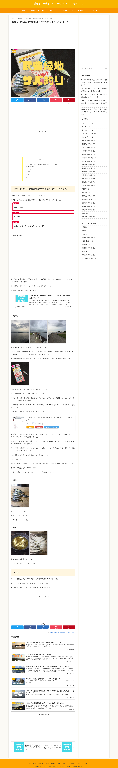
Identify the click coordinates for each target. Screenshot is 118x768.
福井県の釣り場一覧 (88, 203)
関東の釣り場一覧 (87, 241)
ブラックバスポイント (89, 133)
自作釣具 (85, 213)
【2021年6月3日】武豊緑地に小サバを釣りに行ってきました (43, 164)
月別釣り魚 (85, 189)
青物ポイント (86, 244)
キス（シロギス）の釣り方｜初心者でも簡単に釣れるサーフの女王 (94, 96)
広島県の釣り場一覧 (88, 178)
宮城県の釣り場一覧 (88, 165)
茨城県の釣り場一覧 (88, 217)
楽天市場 (39, 427)
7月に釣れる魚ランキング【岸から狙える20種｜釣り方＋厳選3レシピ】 (94, 90)
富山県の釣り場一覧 (88, 168)
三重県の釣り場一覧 (88, 140)
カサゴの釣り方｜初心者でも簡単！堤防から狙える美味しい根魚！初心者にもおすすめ (94, 82)
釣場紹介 (85, 227)
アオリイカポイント (88, 123)
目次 (40, 159)
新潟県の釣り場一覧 (88, 185)
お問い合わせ (72, 763)
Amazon (30, 427)
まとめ (28, 177)
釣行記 (30, 169)
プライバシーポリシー (83, 763)
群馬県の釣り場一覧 (88, 210)
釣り (83, 220)
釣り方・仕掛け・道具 (89, 224)
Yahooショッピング (51, 427)
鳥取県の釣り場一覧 (88, 255)
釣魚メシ (85, 234)
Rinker (33, 422)
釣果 (29, 172)
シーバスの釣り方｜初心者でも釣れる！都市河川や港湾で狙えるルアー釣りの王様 (94, 103)
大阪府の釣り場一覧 (88, 161)
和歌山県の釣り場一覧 (89, 158)
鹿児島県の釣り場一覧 (89, 258)
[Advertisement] (43, 35)
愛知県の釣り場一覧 (88, 182)
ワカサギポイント (87, 137)
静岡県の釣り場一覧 (88, 248)
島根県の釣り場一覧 (88, 175)
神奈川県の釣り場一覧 (89, 199)
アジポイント (86, 127)
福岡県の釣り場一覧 (88, 206)
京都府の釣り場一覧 (88, 144)
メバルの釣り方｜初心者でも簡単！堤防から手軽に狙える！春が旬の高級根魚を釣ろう (94, 111)
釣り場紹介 (31, 167)
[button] (106, 68)
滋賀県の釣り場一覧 (88, 196)
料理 (29, 174)
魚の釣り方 (85, 251)
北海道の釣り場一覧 (88, 151)
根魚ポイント (86, 192)
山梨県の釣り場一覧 (88, 172)
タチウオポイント (87, 130)
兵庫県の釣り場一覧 (88, 147)
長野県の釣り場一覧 (88, 237)
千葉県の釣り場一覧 (88, 154)
